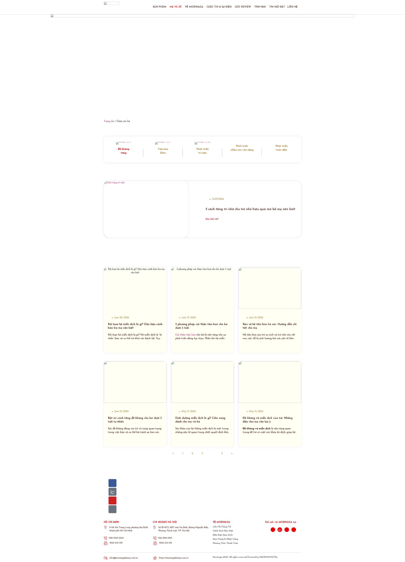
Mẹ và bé (176, 7)
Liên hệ (292, 7)
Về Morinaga (194, 7)
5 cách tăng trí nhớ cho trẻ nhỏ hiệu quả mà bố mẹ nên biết (250, 209)
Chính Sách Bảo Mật (223, 531)
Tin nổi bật (277, 7)
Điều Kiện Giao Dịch (223, 535)
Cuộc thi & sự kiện (219, 7)
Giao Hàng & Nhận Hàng (225, 539)
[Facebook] (112, 483)
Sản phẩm (159, 7)
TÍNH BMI (260, 7)
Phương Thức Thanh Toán (225, 543)
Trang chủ (109, 121)
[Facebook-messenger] (112, 509)
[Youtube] (112, 500)
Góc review (243, 7)
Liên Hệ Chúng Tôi (222, 527)
